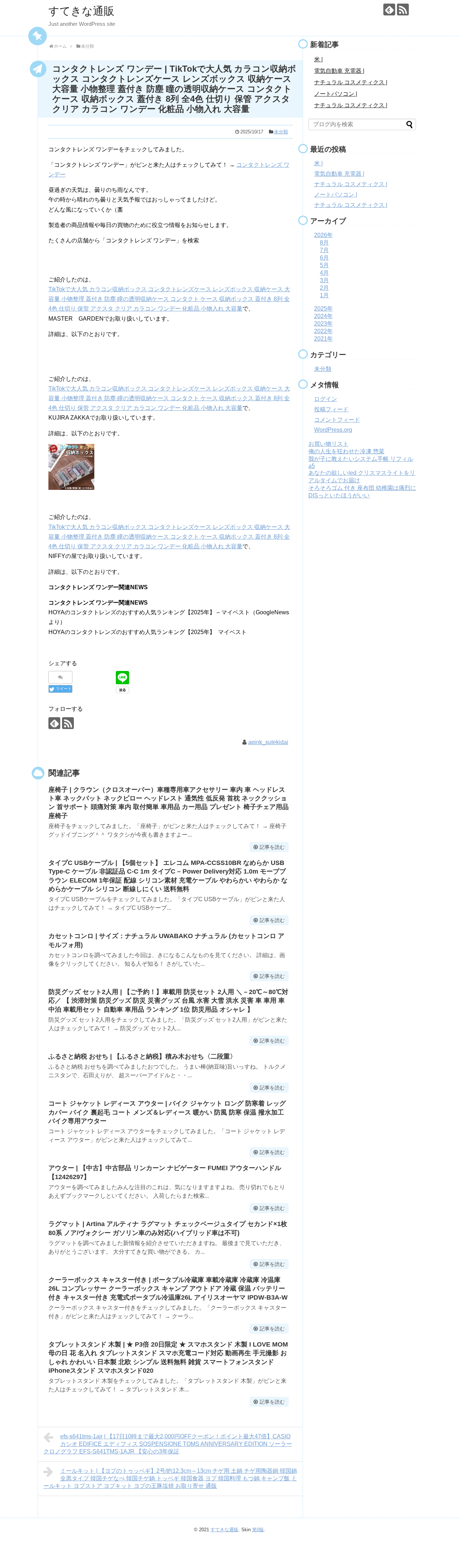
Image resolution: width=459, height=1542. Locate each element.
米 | (318, 59)
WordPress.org (333, 430)
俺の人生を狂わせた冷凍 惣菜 (346, 451)
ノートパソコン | (335, 94)
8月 (324, 243)
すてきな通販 (81, 11)
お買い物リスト (328, 444)
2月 (324, 288)
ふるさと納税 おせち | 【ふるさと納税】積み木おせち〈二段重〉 (142, 1056)
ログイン (325, 399)
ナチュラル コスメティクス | (350, 82)
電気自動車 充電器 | (339, 71)
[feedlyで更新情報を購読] (389, 9)
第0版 (258, 1529)
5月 (324, 265)
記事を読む (272, 847)
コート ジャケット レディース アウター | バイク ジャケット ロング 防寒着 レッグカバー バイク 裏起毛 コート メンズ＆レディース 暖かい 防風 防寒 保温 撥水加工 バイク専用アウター (167, 1112)
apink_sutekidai (268, 742)
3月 (324, 280)
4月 (324, 273)
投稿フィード (331, 409)
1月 (324, 295)
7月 (324, 250)
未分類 (281, 131)
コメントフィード (337, 420)
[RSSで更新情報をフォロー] (403, 9)
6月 (324, 258)
